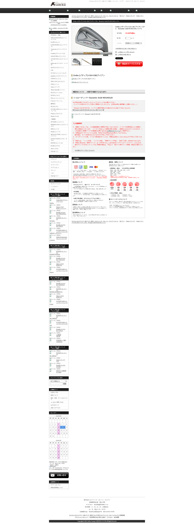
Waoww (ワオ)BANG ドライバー (61, 207)
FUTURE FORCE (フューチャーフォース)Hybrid (59, 303)
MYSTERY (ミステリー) (57, 122)
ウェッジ (53, 170)
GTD (52, 70)
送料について (54, 395)
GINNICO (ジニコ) (56, 78)
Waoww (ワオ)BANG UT (60, 296)
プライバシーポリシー (81, 517)
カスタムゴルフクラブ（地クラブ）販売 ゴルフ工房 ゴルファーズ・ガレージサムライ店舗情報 (97, 515)
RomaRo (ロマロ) (55, 146)
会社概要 (116, 517)
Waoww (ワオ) (54, 148)
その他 (52, 189)
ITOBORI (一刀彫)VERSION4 (61, 341)
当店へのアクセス (55, 407)
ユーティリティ (55, 164)
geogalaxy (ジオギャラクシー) (58, 76)
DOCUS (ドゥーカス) (56, 92)
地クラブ (122, 16)
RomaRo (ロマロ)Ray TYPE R (60, 225)
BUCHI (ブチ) (54, 106)
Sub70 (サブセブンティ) (57, 67)
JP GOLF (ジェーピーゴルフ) (58, 73)
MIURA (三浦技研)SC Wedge (61, 371)
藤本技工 (53, 103)
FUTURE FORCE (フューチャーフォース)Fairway (59, 271)
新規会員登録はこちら (57, 487)
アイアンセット (55, 167)
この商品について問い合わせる (126, 52)
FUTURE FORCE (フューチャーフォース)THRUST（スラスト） (59, 232)
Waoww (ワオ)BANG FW (60, 264)
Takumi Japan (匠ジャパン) (57, 90)
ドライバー (54, 159)
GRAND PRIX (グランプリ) (58, 56)
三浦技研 (53, 119)
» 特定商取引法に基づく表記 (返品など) (126, 48)
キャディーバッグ (55, 183)
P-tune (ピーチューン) (56, 101)
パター (52, 173)
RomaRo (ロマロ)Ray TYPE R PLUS (61, 213)
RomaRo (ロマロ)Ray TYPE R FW (60, 259)
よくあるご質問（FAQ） (57, 402)
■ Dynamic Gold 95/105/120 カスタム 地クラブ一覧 (88, 110)
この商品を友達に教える (124, 54)
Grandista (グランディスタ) (58, 53)
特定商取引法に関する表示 (97, 517)
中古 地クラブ (54, 151)
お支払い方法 (54, 392)
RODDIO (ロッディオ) (57, 143)
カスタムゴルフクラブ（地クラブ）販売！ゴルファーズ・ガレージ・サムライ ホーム (95, 16)
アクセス (109, 517)
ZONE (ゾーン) (55, 84)
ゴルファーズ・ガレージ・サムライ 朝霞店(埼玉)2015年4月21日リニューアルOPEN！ (59, 23)
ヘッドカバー (54, 186)
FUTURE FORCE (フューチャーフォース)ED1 (59, 324)
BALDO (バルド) (55, 95)
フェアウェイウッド (56, 162)
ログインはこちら (55, 484)
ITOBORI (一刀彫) (55, 35)
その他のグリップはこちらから (85, 150)
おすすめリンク (55, 405)
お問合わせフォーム (113, 131)
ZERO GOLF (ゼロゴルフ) (58, 81)
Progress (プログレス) (56, 113)
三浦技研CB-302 (58, 335)
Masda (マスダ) (55, 116)
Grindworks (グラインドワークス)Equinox (59, 201)
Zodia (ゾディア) (55, 87)
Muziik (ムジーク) (55, 131)
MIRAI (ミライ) (55, 129)
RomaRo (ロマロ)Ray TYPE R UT (60, 284)
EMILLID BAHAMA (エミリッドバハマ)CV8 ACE (58, 239)
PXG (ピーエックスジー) (57, 98)
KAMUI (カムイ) (55, 42)
